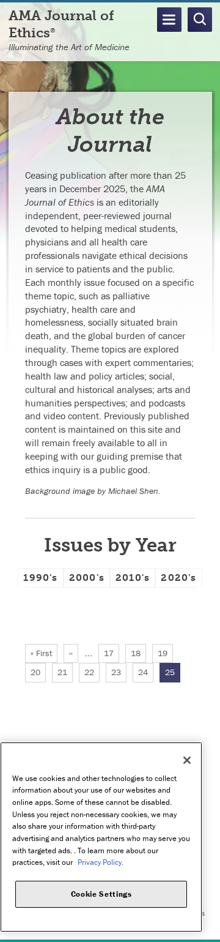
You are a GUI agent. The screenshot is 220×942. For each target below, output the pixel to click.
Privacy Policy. (100, 862)
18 (138, 653)
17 (111, 653)
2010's (133, 577)
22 (92, 672)
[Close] (187, 760)
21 (65, 672)
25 (172, 674)
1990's (40, 577)
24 (145, 672)
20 (38, 672)
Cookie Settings (101, 894)
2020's (178, 577)
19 (165, 653)
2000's (87, 577)
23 (119, 672)
